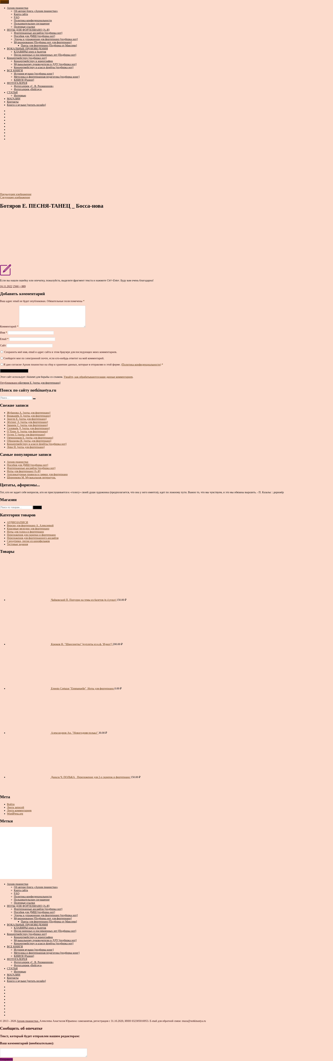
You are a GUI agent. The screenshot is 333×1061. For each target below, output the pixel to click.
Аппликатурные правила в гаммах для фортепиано (37, 474)
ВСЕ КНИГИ (15, 70)
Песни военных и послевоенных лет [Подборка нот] (45, 54)
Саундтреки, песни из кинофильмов (28, 541)
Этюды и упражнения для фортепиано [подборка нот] (46, 39)
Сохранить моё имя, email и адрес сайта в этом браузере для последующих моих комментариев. (60, 352)
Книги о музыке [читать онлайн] (26, 104)
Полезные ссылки (24, 26)
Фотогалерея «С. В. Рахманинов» (34, 86)
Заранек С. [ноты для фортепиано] (27, 425)
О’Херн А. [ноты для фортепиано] (27, 431)
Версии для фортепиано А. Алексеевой (30, 525)
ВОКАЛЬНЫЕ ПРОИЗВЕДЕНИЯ (27, 48)
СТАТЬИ (12, 92)
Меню (4, 2)
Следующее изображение (15, 197)
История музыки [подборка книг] (34, 73)
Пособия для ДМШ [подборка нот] (34, 36)
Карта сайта (21, 14)
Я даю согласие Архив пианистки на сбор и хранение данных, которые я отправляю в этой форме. (83, 364)
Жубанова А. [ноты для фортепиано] (28, 412)
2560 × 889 (19, 286)
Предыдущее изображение (15, 194)
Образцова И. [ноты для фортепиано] (29, 440)
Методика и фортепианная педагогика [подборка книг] (46, 76)
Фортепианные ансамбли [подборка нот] (38, 32)
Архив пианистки (17, 7)
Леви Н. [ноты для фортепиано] (26, 447)
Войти (11, 804)
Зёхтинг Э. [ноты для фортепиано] (27, 422)
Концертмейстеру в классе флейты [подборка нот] (43, 67)
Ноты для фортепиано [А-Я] (23, 471)
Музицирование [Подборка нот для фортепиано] (43, 42)
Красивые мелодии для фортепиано (28, 528)
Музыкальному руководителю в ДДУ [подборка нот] (45, 64)
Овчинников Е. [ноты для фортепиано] (30, 437)
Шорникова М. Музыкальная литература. (31, 477)
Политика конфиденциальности (33, 20)
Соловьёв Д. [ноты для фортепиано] (28, 428)
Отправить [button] (6, 1059)
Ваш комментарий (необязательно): (27, 1043)
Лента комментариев (19, 810)
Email (4, 339)
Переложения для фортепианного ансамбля (32, 537)
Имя (3, 332)
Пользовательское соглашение (32, 23)
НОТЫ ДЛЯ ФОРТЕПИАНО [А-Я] (28, 29)
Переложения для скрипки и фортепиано (31, 534)
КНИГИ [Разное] (24, 79)
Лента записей (15, 807)
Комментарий (9, 326)
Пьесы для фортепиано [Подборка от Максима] (49, 45)
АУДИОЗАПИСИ (17, 522)
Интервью (20, 95)
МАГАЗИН (13, 98)
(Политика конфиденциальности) (141, 364)
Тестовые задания (17, 544)
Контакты (13, 101)
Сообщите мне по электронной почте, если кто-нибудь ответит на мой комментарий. (53, 358)
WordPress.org (15, 813)
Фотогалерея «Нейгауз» (28, 89)
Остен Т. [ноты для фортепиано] (26, 434)
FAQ (16, 17)
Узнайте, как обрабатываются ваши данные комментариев (98, 376)
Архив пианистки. (28, 1020)
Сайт (3, 345)
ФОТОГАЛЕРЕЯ (17, 83)
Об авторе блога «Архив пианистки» (36, 11)
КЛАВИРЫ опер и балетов (30, 51)
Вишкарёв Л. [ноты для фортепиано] (28, 415)
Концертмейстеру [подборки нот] (27, 57)
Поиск (37, 507)
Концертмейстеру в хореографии (33, 61)
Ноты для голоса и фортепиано (25, 531)
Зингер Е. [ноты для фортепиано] (26, 418)
